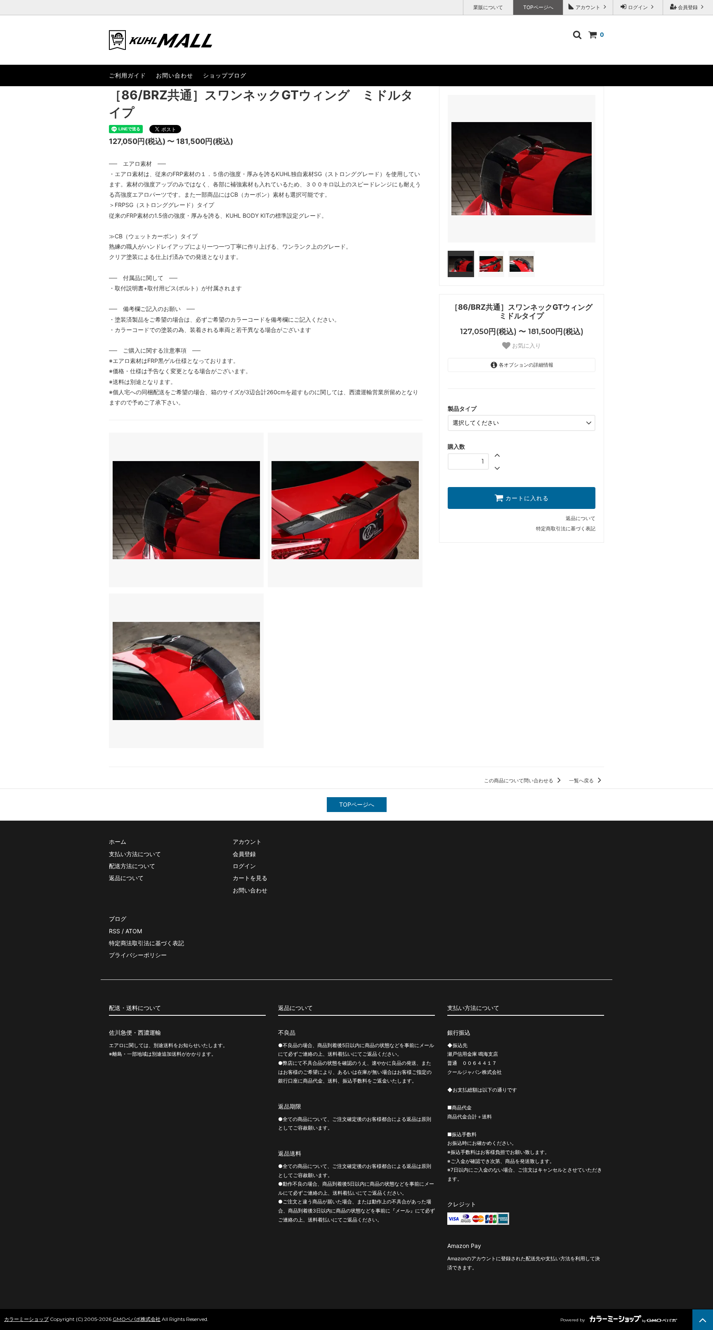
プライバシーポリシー (138, 954)
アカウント (588, 7)
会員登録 (688, 7)
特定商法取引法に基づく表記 (146, 942)
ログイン (638, 7)
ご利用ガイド (127, 75)
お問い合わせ (174, 75)
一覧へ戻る (582, 780)
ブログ (117, 918)
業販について (488, 7)
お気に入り (525, 345)
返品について (580, 518)
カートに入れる (526, 498)
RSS (114, 931)
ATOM (133, 931)
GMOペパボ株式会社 (137, 1319)
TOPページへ (538, 7)
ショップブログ (224, 75)
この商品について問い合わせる (519, 780)
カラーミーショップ (26, 1319)
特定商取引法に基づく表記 (565, 528)
